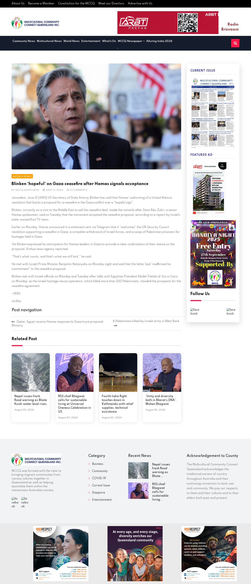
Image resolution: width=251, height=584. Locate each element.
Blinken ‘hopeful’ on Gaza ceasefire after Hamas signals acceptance (80, 184)
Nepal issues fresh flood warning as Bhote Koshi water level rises (30, 400)
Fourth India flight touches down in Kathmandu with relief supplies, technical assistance (117, 404)
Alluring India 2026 (159, 41)
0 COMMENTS (78, 190)
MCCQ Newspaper (130, 41)
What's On (109, 41)
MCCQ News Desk (27, 190)
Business (97, 464)
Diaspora (98, 492)
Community (100, 471)
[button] (117, 48)
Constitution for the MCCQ (76, 3)
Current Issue (101, 485)
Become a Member (41, 3)
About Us (18, 3)
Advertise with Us (140, 3)
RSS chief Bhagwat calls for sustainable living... (160, 492)
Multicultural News (49, 41)
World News (71, 41)
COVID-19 (99, 478)
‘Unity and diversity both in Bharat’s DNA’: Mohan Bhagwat (161, 400)
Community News (23, 41)
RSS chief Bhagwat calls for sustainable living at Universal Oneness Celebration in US (74, 404)
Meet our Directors (111, 3)
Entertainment (90, 41)
